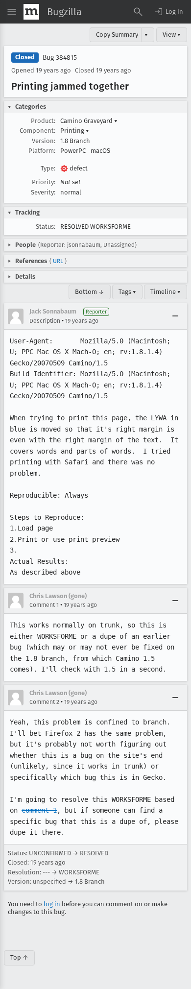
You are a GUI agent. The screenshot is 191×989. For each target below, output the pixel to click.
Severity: (43, 192)
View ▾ (172, 34)
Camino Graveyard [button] (89, 120)
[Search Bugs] (138, 12)
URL (58, 261)
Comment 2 (44, 702)
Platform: (41, 150)
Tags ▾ (127, 291)
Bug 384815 (60, 57)
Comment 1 (44, 605)
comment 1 (39, 810)
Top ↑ (19, 957)
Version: (43, 141)
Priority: (43, 182)
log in (52, 904)
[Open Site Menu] (12, 12)
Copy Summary (117, 34)
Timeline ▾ (165, 291)
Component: (37, 130)
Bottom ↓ (89, 291)
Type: (48, 168)
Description (44, 320)
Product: (43, 120)
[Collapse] (175, 316)
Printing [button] (74, 130)
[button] (168, 12)
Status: (45, 226)
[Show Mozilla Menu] (31, 12)
